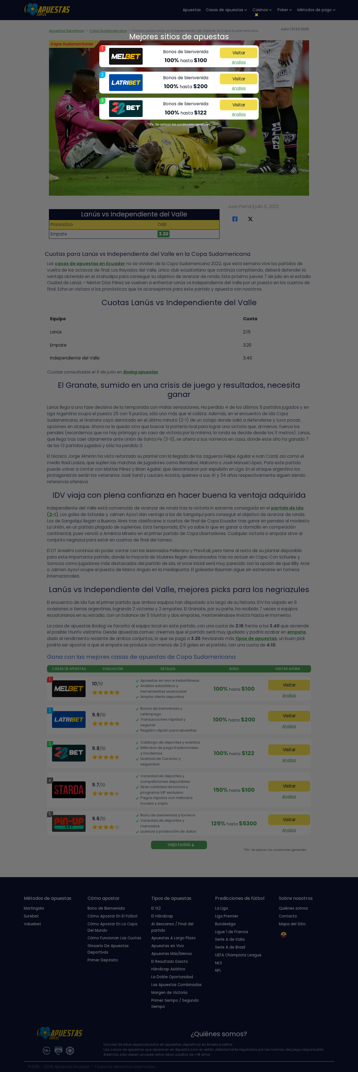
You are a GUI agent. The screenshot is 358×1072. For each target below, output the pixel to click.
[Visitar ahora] (126, 56)
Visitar (238, 53)
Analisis (239, 62)
